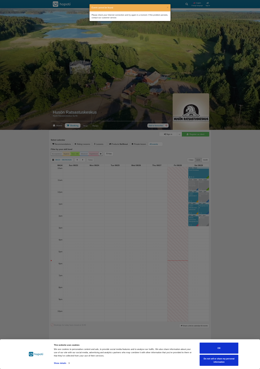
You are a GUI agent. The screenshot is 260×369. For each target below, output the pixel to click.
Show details (60, 363)
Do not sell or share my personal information (219, 360)
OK (219, 348)
